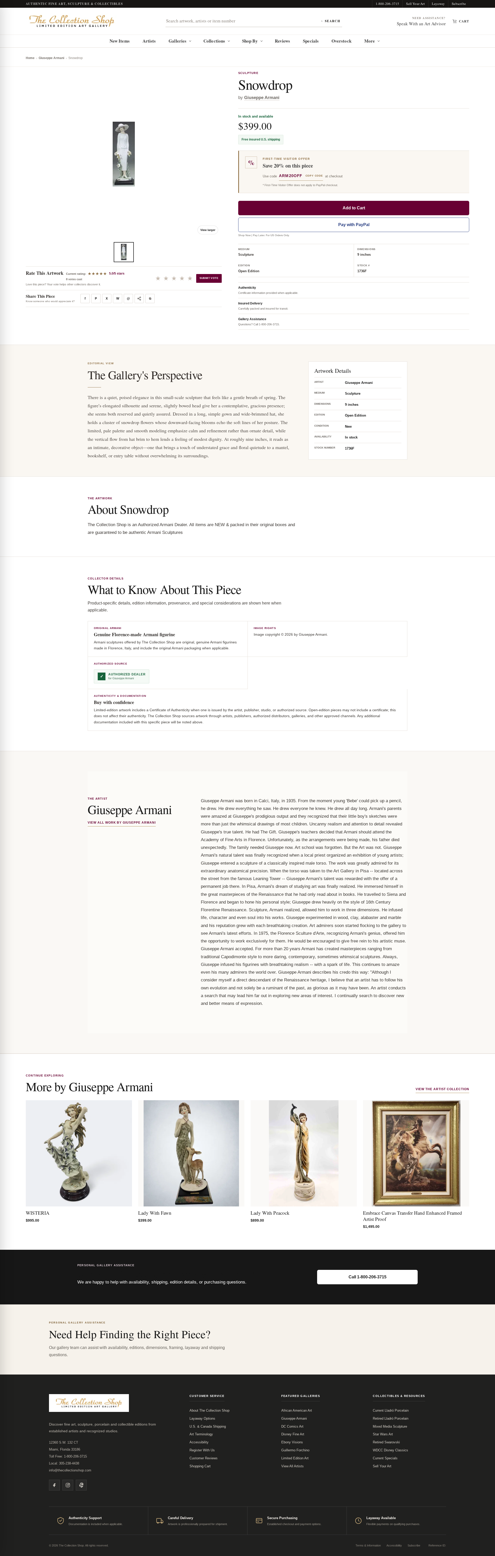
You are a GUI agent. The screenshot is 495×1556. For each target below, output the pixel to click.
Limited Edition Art (295, 1458)
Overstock (341, 41)
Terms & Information (368, 1545)
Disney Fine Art (292, 1434)
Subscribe (459, 3)
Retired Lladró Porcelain (390, 1418)
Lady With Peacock (270, 1213)
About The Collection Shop (209, 1410)
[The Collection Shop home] (72, 21)
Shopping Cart (200, 1466)
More (369, 41)
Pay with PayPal (353, 224)
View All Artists (292, 1466)
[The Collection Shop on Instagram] (67, 1485)
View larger (207, 229)
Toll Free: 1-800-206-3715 (68, 1456)
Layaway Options (202, 1418)
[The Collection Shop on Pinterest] (81, 1485)
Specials (311, 41)
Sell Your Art (415, 3)
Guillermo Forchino (295, 1450)
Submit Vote (209, 278)
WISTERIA (38, 1213)
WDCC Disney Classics (390, 1450)
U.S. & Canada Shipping (207, 1426)
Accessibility (199, 1442)
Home (30, 58)
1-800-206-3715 (387, 3)
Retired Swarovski (386, 1442)
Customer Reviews (203, 1458)
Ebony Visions (292, 1442)
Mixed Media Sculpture (390, 1426)
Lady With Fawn (154, 1213)
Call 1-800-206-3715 (367, 1277)
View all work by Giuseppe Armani (122, 822)
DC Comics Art (292, 1426)
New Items (120, 41)
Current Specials (385, 1458)
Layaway (438, 3)
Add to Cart (354, 208)
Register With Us (202, 1450)
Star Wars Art (383, 1434)
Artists (149, 41)
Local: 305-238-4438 (64, 1463)
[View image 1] (124, 252)
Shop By (250, 41)
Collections (214, 41)
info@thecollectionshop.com (70, 1470)
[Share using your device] (139, 298)
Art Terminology (201, 1434)
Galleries (177, 41)
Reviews (282, 41)
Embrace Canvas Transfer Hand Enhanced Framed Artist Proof (412, 1216)
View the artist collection (442, 1089)
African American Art (296, 1410)
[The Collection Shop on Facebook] (54, 1485)
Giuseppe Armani (51, 58)
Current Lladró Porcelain (391, 1410)
